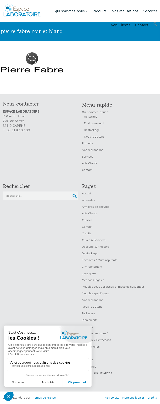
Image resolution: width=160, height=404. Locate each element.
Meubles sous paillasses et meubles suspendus (113, 286)
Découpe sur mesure (95, 246)
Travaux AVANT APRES (97, 373)
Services (150, 11)
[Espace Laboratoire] (21, 10)
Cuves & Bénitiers (93, 240)
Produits (100, 11)
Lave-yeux (89, 273)
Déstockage (92, 130)
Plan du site (90, 320)
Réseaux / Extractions (96, 340)
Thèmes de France (43, 397)
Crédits (86, 233)
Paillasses (88, 313)
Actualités (90, 116)
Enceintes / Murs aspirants (99, 260)
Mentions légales (93, 280)
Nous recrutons (94, 136)
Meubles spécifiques (95, 293)
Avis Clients (120, 25)
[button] (155, 24)
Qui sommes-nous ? (71, 11)
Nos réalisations (125, 11)
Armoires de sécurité (95, 206)
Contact (141, 25)
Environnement (94, 123)
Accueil (86, 193)
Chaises (87, 220)
